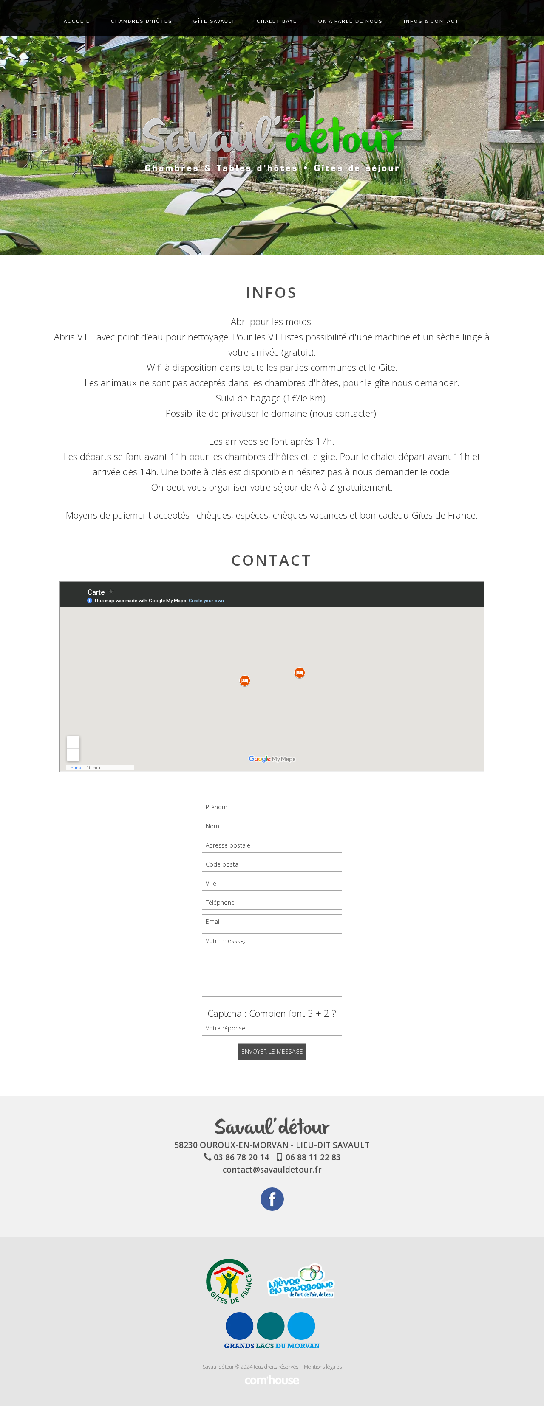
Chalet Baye (277, 21)
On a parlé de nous (350, 21)
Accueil (77, 21)
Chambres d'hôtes (141, 21)
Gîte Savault (214, 21)
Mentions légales (323, 1366)
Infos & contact (431, 21)
